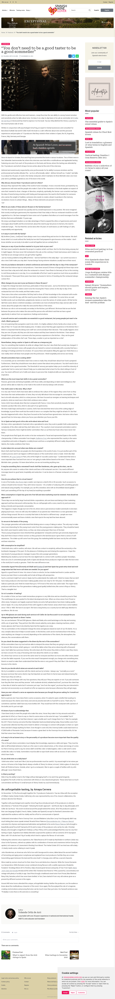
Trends (88, 294)
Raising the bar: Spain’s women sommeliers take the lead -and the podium (98, 300)
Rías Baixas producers (53, 988)
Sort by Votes (73, 932)
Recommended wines (93, 128)
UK (87, 256)
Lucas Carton (16, 457)
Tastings (89, 118)
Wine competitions (92, 269)
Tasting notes (20, 10)
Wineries (12, 10)
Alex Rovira (19, 482)
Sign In (99, 67)
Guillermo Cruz (41, 438)
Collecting (90, 151)
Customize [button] (81, 992)
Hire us (26, 988)
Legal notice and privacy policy (10, 978)
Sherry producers (52, 985)
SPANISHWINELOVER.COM (73, 977)
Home (3, 32)
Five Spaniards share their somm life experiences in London (97, 262)
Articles (4, 10)
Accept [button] (65, 992)
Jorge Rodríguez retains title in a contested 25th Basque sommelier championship (98, 274)
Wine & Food (90, 245)
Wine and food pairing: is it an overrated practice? (99, 250)
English (107, 10)
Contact (105, 2)
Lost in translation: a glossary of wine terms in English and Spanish (98, 144)
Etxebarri (40, 567)
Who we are (5, 2)
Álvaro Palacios (60, 824)
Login (15, 932)
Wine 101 (89, 139)
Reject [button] (73, 992)
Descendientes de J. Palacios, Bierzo (60, 821)
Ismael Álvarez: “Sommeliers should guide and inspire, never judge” (98, 287)
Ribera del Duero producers (55, 981)
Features (10, 32)
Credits (3, 985)
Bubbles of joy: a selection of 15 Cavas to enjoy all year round (98, 168)
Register (111, 2)
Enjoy (28, 10)
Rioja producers (51, 978)
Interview (5, 44)
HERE (83, 981)
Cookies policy (5, 981)
